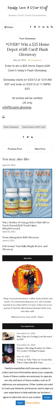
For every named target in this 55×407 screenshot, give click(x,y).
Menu (10, 27)
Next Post (40, 148)
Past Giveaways (28, 38)
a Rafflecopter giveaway (16, 107)
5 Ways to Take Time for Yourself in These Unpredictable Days (34, 361)
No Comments (35, 60)
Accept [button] (47, 397)
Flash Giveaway (11, 127)
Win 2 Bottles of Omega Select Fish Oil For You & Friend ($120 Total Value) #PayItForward (25, 225)
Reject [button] (20, 403)
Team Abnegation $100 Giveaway (20, 237)
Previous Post (15, 148)
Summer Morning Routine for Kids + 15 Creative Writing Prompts (34, 349)
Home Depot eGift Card (33, 127)
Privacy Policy (32, 402)
